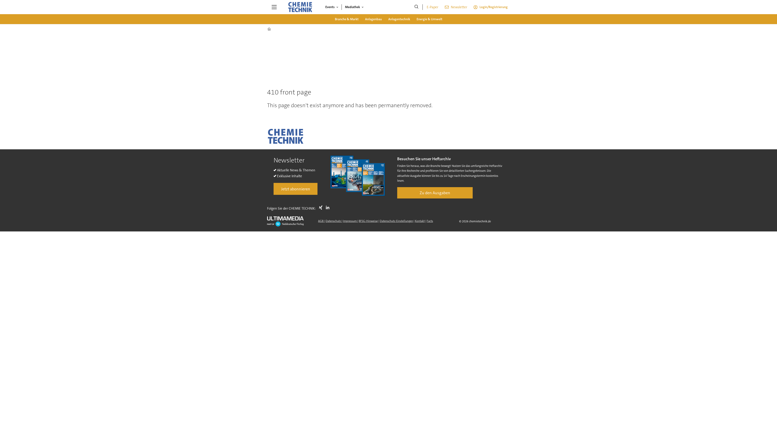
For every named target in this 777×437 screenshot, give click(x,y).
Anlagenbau (373, 19)
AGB (321, 221)
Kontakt (420, 221)
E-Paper (432, 7)
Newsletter (459, 7)
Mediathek (352, 7)
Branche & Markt (347, 19)
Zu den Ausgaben (435, 192)
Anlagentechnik (399, 19)
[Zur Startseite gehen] (300, 7)
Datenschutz (334, 221)
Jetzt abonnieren (295, 189)
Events (330, 7)
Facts (430, 221)
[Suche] (416, 7)
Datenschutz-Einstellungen (396, 221)
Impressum (350, 221)
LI (329, 208)
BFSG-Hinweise (368, 221)
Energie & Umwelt (429, 19)
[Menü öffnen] (274, 7)
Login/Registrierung (494, 7)
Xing (322, 208)
